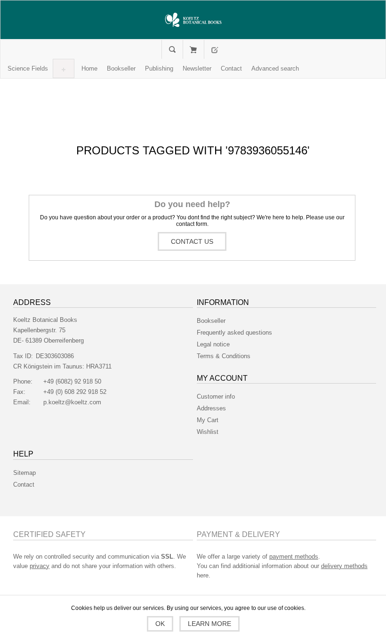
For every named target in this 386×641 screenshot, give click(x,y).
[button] (28, 68)
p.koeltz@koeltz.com (72, 402)
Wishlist (207, 431)
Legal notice (213, 344)
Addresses (211, 408)
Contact (23, 484)
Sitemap (24, 472)
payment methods (293, 556)
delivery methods (344, 565)
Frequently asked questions (234, 332)
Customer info (216, 396)
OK (160, 623)
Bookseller (211, 320)
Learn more (209, 623)
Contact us (192, 241)
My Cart (193, 49)
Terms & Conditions (223, 356)
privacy (39, 565)
